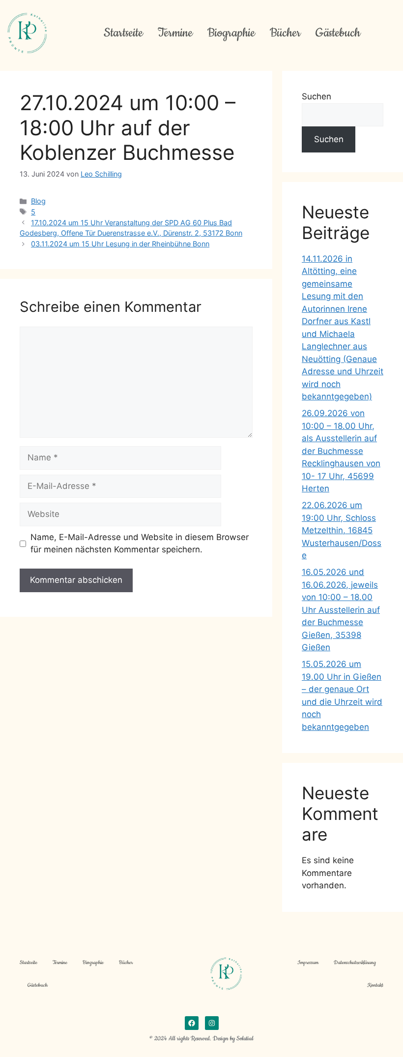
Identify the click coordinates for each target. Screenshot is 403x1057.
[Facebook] (192, 1023)
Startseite (123, 33)
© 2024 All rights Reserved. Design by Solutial (201, 1038)
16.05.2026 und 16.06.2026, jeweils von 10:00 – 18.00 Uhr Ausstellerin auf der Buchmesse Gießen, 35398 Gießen (341, 609)
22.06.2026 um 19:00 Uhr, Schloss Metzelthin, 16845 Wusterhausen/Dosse (341, 530)
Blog (38, 201)
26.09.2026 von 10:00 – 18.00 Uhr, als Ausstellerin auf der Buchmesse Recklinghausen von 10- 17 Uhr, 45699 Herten (341, 450)
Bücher (285, 33)
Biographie (231, 33)
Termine (175, 33)
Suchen (316, 96)
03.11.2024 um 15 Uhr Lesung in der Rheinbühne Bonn (120, 244)
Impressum (307, 962)
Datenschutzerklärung (355, 962)
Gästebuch (338, 33)
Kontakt (375, 985)
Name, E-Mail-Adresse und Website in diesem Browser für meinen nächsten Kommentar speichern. (139, 543)
